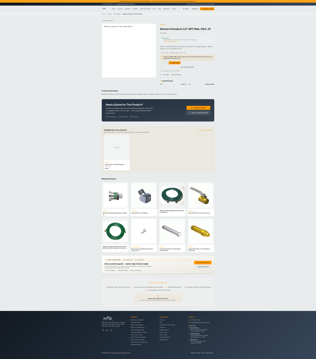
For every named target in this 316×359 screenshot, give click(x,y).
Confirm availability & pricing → (171, 41)
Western (162, 24)
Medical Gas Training (136, 334)
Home (113, 9)
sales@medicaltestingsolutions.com (200, 322)
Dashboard (166, 9)
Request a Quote (208, 9)
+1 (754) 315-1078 (195, 320)
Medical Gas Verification (137, 320)
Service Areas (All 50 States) (167, 325)
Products (135, 9)
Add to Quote (176, 63)
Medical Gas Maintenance (138, 327)
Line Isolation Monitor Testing (138, 332)
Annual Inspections (136, 322)
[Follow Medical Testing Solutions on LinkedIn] (107, 330)
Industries (128, 9)
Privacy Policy (163, 332)
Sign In (187, 9)
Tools (154, 9)
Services (120, 9)
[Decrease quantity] (161, 62)
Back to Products (108, 20)
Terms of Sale (163, 334)
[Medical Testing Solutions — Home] (104, 9)
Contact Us (195, 9)
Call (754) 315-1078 (203, 266)
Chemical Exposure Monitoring (139, 342)
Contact (174, 9)
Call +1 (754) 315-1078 (187, 67)
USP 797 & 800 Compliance (138, 337)
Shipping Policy (164, 339)
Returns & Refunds (165, 337)
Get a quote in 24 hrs (203, 262)
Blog (159, 9)
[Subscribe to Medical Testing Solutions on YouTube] (111, 330)
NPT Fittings (117, 14)
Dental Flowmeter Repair (137, 329)
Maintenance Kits (145, 9)
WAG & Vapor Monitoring (137, 339)
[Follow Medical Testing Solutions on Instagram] (103, 330)
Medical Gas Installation (137, 325)
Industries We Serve (136, 344)
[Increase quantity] (166, 62)
